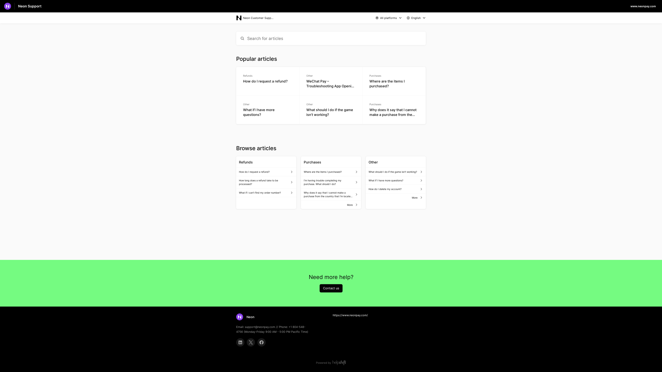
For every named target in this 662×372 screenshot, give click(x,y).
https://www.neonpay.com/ (350, 315)
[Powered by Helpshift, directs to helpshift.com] (331, 362)
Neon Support (30, 6)
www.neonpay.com (643, 6)
